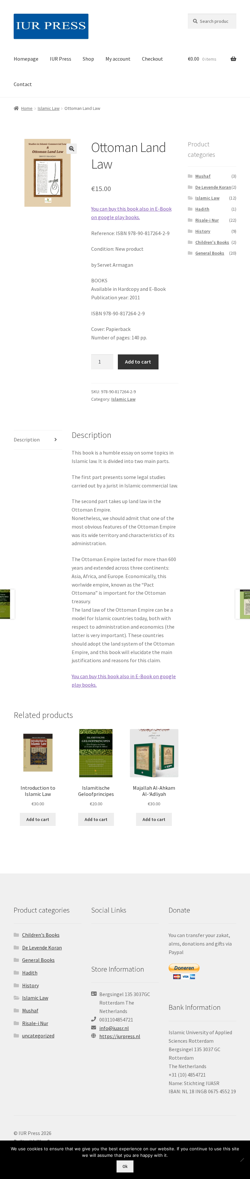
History (202, 231)
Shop (88, 58)
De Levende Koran (213, 187)
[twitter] (97, 939)
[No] (242, 1160)
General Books (209, 253)
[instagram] (123, 939)
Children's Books (212, 242)
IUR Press (60, 58)
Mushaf (203, 176)
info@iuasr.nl (114, 1028)
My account (118, 58)
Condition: (102, 249)
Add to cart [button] (37, 819)
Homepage (26, 58)
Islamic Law (49, 108)
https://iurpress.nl (119, 1036)
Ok (125, 1166)
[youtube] (133, 939)
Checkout (152, 58)
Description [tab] (27, 439)
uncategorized (38, 1035)
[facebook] (110, 939)
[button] (71, 148)
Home (27, 108)
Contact (23, 84)
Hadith (202, 209)
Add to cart (138, 361)
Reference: (103, 233)
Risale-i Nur (207, 220)
